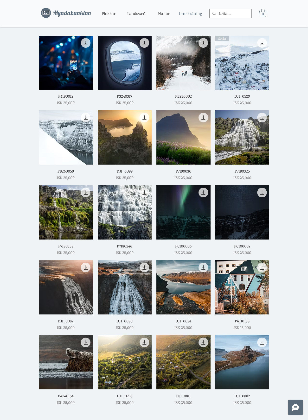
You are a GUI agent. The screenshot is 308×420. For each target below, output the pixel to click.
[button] (108, 13)
